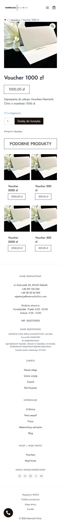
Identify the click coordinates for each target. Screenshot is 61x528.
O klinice (30, 409)
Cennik (30, 382)
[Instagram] (30, 476)
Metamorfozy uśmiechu (30, 427)
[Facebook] (19, 476)
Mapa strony (30, 504)
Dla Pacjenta (30, 388)
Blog (30, 433)
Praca (30, 421)
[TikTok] (36, 476)
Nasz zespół (30, 415)
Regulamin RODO (30, 494)
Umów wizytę (30, 376)
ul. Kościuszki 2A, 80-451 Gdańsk (30, 285)
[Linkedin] (25, 476)
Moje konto (30, 460)
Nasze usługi (30, 370)
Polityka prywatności (30, 499)
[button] (52, 26)
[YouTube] (41, 476)
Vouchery (18, 131)
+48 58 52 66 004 (30, 292)
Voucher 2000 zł (13, 240)
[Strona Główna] (5, 19)
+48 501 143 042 (30, 289)
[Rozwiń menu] (47, 7)
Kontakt (30, 509)
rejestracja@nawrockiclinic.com (31, 296)
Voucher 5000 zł (13, 188)
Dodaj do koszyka (29, 121)
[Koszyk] (54, 7)
